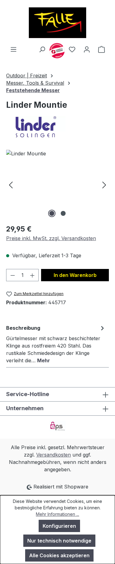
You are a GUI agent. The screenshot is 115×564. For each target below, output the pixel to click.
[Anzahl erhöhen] (32, 275)
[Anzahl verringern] (12, 275)
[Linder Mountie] (57, 184)
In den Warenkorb (75, 275)
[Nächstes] (104, 184)
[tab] (56, 344)
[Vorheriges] (10, 184)
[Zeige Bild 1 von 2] (51, 213)
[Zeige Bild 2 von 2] (63, 213)
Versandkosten (53, 455)
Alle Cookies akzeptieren (59, 555)
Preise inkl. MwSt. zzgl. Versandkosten (51, 238)
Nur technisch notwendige (59, 541)
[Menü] (13, 49)
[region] (57, 184)
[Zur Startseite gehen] (57, 22)
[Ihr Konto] (86, 49)
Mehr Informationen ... (57, 514)
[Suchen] (42, 49)
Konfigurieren (59, 526)
